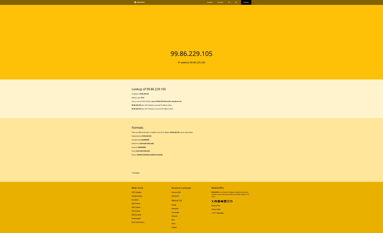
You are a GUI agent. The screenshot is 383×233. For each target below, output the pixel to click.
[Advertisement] (191, 33)
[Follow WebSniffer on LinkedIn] (225, 201)
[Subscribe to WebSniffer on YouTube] (222, 201)
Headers (210, 2)
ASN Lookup (136, 203)
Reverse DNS (176, 192)
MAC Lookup (136, 207)
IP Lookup (136, 173)
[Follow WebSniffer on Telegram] (219, 201)
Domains (220, 2)
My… (237, 2)
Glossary (175, 216)
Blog (173, 220)
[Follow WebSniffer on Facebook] (216, 201)
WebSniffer (220, 213)
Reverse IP (175, 196)
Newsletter (175, 208)
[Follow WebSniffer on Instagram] (228, 201)
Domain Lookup (137, 196)
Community (175, 212)
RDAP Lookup (136, 214)
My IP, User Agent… (138, 222)
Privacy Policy (216, 209)
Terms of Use (215, 205)
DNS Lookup (136, 211)
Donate (174, 205)
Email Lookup (136, 218)
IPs (229, 2)
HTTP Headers (137, 192)
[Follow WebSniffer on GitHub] (231, 201)
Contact (174, 227)
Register (246, 2)
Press (173, 223)
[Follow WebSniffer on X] (212, 201)
